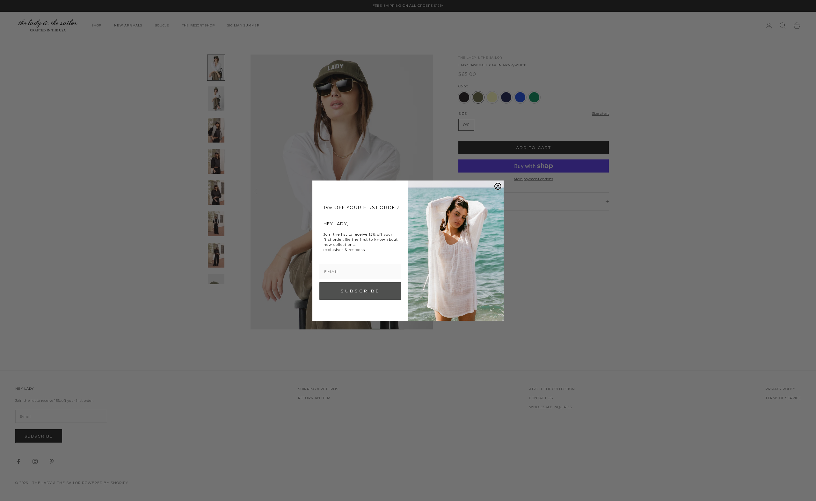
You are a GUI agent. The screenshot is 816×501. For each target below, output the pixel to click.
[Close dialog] (498, 186)
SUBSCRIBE (360, 290)
